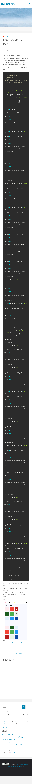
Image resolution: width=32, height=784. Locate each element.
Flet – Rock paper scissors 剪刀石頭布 (12, 745)
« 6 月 (3, 727)
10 (23, 718)
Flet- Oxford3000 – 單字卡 (8, 734)
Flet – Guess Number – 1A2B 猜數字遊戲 (12, 737)
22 (16, 721)
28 (12, 723)
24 (23, 721)
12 (4, 720)
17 (23, 720)
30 (19, 723)
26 (4, 723)
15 (16, 720)
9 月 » (7, 727)
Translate (14, 752)
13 (8, 720)
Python (9, 36)
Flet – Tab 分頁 (6, 742)
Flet (7, 29)
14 (12, 720)
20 (8, 721)
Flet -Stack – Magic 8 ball (8, 739)
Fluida (15, 771)
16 (19, 720)
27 (8, 723)
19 (4, 721)
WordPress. (21, 771)
